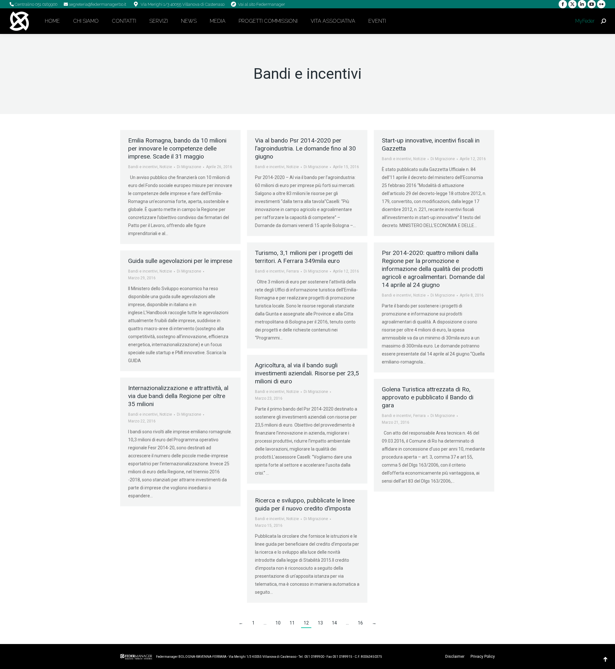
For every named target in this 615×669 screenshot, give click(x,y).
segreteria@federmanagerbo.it (97, 4)
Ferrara (292, 271)
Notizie (166, 167)
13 (320, 622)
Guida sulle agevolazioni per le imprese (180, 261)
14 (334, 622)
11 (292, 622)
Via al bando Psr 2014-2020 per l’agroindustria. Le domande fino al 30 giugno (305, 148)
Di (189, 167)
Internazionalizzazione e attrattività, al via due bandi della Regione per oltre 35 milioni (178, 396)
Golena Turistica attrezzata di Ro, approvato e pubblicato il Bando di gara (427, 397)
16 (360, 622)
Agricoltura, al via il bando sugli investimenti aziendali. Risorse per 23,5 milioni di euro (307, 373)
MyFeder (584, 21)
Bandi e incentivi (143, 167)
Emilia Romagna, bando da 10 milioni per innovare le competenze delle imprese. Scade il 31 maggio (177, 148)
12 (306, 622)
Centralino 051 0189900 (35, 4)
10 (278, 622)
